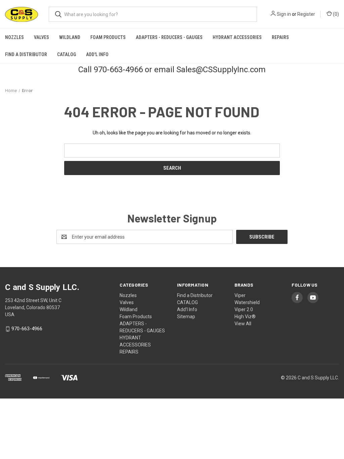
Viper (240, 295)
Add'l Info (97, 54)
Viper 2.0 (243, 309)
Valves (41, 37)
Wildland (69, 37)
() (335, 14)
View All (242, 323)
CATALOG (66, 54)
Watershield (247, 302)
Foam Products (108, 37)
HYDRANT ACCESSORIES (237, 37)
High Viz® (245, 316)
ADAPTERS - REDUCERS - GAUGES (169, 37)
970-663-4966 (26, 329)
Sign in (284, 14)
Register (306, 14)
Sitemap (186, 316)
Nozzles (14, 37)
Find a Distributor (26, 54)
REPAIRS (280, 37)
